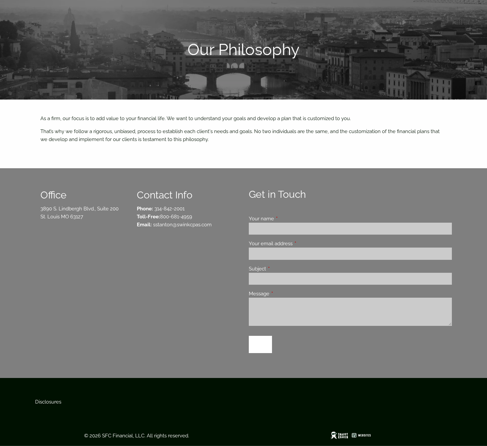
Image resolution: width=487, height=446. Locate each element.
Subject (281, 269)
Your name (285, 219)
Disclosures (48, 402)
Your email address (295, 244)
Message (283, 294)
